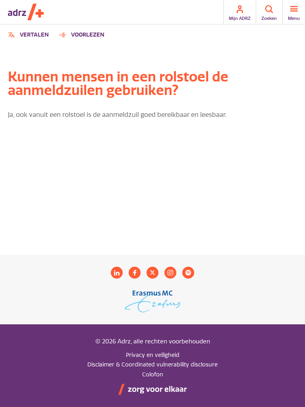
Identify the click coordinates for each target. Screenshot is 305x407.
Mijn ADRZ (240, 18)
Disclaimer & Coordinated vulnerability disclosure (152, 364)
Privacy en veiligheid (153, 355)
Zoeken (269, 18)
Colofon (152, 374)
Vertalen (29, 36)
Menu (294, 18)
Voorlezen (87, 34)
